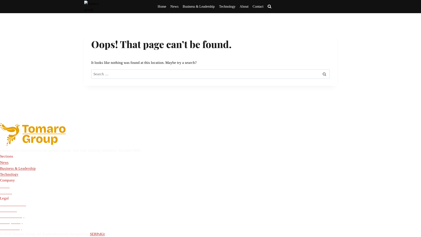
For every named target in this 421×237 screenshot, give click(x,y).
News (174, 6)
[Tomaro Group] (210, 134)
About (244, 6)
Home (162, 6)
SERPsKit (97, 234)
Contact (258, 6)
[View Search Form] (269, 7)
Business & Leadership (199, 6)
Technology (227, 6)
